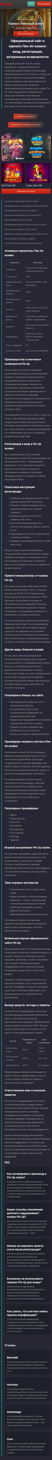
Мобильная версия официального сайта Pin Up (26, 234)
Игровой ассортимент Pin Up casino (20, 229)
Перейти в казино (26, 116)
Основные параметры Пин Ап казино (21, 201)
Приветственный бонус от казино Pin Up (23, 215)
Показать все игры (26, 191)
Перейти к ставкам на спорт (26, 125)
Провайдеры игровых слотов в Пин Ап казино (25, 224)
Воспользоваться (26, 34)
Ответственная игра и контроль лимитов (23, 243)
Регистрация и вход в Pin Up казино (21, 210)
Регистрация (44, 4)
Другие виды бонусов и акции (18, 220)
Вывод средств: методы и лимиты (20, 239)
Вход (31, 4)
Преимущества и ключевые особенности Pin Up (26, 206)
